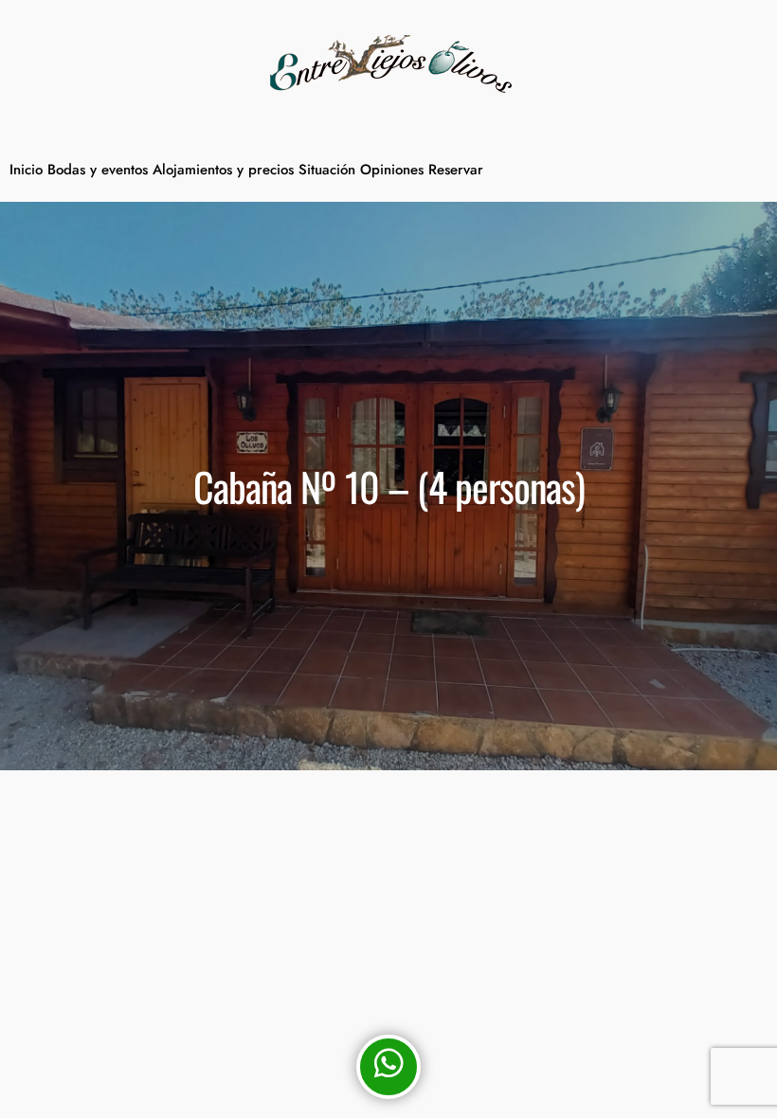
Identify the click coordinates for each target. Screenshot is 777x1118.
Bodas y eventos (97, 169)
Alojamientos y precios (223, 169)
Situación (326, 169)
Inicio (26, 169)
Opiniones (392, 169)
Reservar (455, 169)
